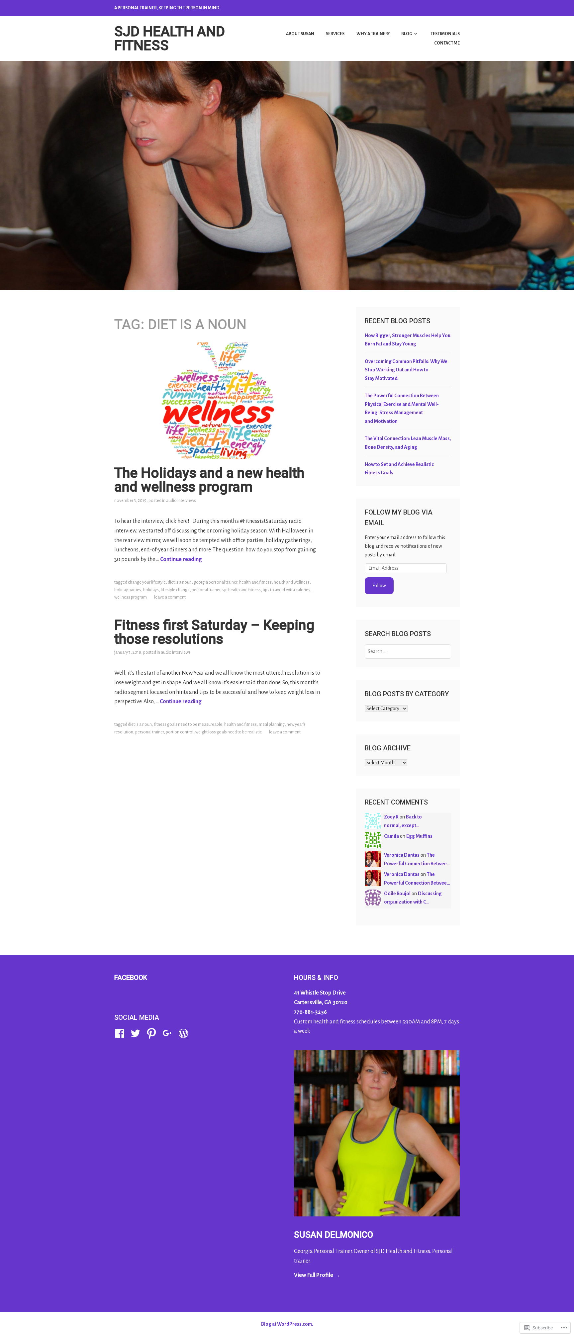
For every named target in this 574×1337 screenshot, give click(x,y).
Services (335, 34)
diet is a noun (180, 582)
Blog (406, 34)
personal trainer (206, 590)
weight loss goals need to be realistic (228, 732)
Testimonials (445, 34)
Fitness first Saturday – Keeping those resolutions (214, 632)
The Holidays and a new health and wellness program (209, 480)
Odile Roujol (397, 893)
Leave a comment (170, 597)
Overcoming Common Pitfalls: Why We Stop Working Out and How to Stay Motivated (406, 370)
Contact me (447, 43)
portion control (179, 732)
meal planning (272, 724)
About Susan (300, 34)
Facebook (130, 978)
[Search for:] (408, 651)
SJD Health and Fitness (169, 38)
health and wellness (292, 582)
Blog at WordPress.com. (287, 1324)
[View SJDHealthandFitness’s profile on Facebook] (120, 1033)
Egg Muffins (419, 836)
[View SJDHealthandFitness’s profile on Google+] (168, 1033)
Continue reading (181, 559)
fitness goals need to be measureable (188, 724)
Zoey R (391, 816)
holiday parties (127, 590)
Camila (391, 836)
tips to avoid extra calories (286, 590)
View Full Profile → (317, 1275)
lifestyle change (175, 590)
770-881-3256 (310, 1012)
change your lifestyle (147, 582)
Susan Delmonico (333, 1235)
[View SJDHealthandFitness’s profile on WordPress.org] (184, 1033)
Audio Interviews (181, 500)
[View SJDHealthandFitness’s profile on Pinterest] (152, 1033)
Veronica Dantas (402, 855)
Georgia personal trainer (215, 582)
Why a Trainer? (373, 34)
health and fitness (255, 582)
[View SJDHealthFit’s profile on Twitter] (136, 1033)
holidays (151, 590)
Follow (379, 585)
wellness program (130, 597)
